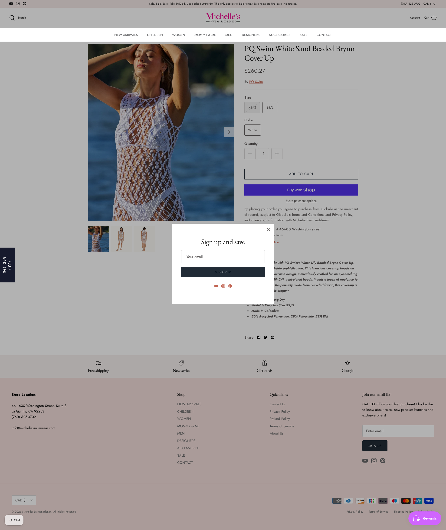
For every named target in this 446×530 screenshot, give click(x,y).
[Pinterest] (230, 286)
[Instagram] (223, 286)
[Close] (268, 229)
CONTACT (324, 35)
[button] (7, 265)
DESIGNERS (250, 35)
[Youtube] (216, 286)
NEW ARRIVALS (126, 35)
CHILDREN (155, 35)
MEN (229, 35)
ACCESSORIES (279, 35)
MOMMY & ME (205, 35)
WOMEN (178, 35)
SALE (303, 35)
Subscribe (223, 272)
